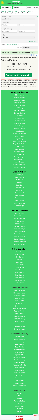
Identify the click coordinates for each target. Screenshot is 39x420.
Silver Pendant (19, 270)
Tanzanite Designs (25, 11)
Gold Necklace (19, 187)
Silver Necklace (19, 265)
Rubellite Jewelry (19, 311)
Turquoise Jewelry (19, 326)
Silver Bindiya (19, 267)
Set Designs (19, 115)
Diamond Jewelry (19, 336)
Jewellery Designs (19, 92)
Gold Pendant (19, 193)
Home (4, 11)
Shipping (19, 398)
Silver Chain (19, 262)
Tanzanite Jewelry (19, 319)
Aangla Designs (19, 139)
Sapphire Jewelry (19, 349)
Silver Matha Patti (19, 280)
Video (19, 396)
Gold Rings (19, 175)
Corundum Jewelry (19, 373)
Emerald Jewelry (19, 339)
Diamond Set (19, 221)
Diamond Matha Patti (19, 241)
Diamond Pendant (19, 231)
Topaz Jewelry (19, 321)
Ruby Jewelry (19, 347)
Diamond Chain (19, 223)
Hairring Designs (19, 157)
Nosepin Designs (19, 123)
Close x (36, 415)
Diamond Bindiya (19, 229)
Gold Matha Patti (19, 203)
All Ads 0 (3, 44)
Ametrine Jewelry (19, 362)
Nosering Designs (19, 121)
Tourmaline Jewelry (19, 324)
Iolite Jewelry (19, 378)
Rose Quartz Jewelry (19, 308)
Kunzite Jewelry (19, 383)
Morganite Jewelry (19, 295)
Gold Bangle (19, 180)
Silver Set (19, 259)
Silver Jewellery (19, 249)
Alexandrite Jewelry (19, 357)
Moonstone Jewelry (19, 293)
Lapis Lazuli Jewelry (19, 385)
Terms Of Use (19, 406)
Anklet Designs (19, 108)
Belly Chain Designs (19, 141)
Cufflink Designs (19, 159)
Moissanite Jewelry (19, 329)
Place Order (19, 393)
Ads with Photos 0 (12, 44)
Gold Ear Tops (19, 205)
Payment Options (19, 401)
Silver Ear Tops (19, 283)
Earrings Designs (19, 97)
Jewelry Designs (13, 11)
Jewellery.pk (15, 2)
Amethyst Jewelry (19, 360)
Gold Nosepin (19, 195)
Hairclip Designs (19, 151)
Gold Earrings (19, 177)
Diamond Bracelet (19, 239)
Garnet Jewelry (19, 375)
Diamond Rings (19, 213)
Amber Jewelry (19, 342)
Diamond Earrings (19, 216)
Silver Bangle (19, 257)
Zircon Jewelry (19, 352)
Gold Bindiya (19, 190)
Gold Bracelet (19, 200)
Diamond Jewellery (19, 210)
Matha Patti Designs (19, 133)
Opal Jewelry (19, 300)
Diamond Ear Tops (19, 244)
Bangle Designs (19, 131)
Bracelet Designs (19, 105)
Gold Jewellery (19, 172)
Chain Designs (19, 118)
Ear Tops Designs (19, 113)
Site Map (19, 411)
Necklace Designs (19, 100)
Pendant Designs (19, 103)
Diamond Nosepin (19, 234)
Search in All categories (18, 75)
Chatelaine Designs (19, 164)
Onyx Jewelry (19, 298)
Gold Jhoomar (19, 198)
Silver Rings (19, 252)
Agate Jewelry (19, 355)
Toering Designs (19, 154)
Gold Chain (19, 185)
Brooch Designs (19, 162)
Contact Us (19, 409)
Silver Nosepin (19, 272)
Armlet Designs (19, 146)
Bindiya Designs (19, 126)
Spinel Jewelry (19, 313)
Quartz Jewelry (19, 306)
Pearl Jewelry (19, 344)
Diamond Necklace (19, 226)
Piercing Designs (19, 167)
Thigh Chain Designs (19, 144)
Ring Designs (19, 95)
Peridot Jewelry (19, 303)
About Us (19, 403)
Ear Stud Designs (19, 110)
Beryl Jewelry (19, 367)
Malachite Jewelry (19, 290)
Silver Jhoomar (19, 275)
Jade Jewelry (19, 380)
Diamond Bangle (19, 218)
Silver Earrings (19, 254)
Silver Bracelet (19, 277)
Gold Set (19, 182)
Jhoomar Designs (19, 128)
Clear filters (33, 41)
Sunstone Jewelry (19, 316)
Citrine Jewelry (19, 370)
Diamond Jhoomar (19, 236)
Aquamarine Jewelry (19, 365)
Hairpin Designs (19, 149)
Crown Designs (19, 136)
